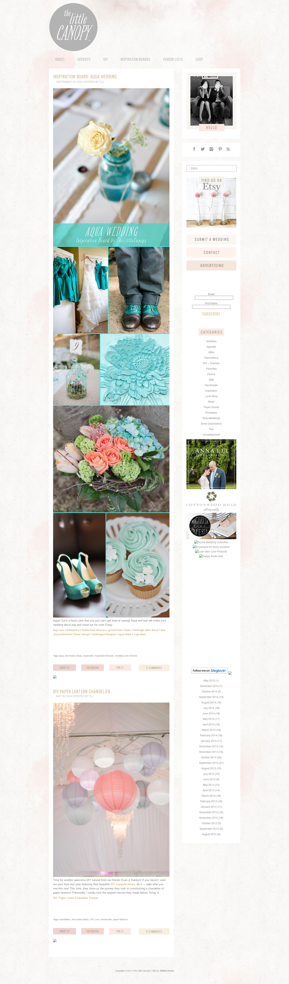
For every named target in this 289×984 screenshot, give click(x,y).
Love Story (211, 396)
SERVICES (84, 59)
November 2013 (208, 751)
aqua (61, 655)
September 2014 (208, 697)
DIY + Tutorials (211, 363)
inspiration (88, 655)
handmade (106, 919)
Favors (211, 374)
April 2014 (209, 724)
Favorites (211, 368)
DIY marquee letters (122, 884)
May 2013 (208, 784)
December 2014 (209, 686)
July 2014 (208, 708)
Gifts (211, 379)
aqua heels (124, 634)
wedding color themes (126, 655)
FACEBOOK (93, 667)
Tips (211, 429)
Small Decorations (211, 423)
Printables (211, 412)
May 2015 (209, 680)
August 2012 (209, 834)
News (211, 401)
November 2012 (208, 817)
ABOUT (60, 59)
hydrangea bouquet (104, 634)
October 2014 (209, 691)
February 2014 (208, 735)
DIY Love (95, 919)
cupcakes (140, 634)
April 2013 (209, 790)
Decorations (211, 357)
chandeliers (65, 919)
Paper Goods (211, 407)
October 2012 (209, 823)
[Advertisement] (212, 585)
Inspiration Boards (104, 655)
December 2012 (208, 812)
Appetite (211, 346)
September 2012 (209, 828)
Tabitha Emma (167, 970)
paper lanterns (120, 919)
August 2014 (208, 702)
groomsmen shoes (119, 630)
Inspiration (211, 390)
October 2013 (208, 757)
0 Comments (154, 668)
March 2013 (209, 795)
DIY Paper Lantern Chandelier (81, 691)
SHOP (199, 59)
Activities (211, 341)
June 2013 (209, 779)
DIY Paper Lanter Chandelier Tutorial (75, 898)
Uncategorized (211, 434)
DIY (105, 59)
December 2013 (208, 746)
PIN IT (120, 667)
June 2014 (208, 713)
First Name (211, 303)
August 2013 (208, 768)
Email (211, 294)
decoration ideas (73, 655)
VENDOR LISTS (173, 59)
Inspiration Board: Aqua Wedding (85, 76)
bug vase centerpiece (66, 630)
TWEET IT (64, 667)
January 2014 (209, 740)
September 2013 (208, 762)
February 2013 (208, 801)
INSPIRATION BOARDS (135, 59)
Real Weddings (211, 418)
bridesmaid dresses (94, 630)
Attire (211, 352)
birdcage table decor (145, 630)
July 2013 (208, 773)
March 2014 (209, 730)
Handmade (211, 385)
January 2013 (209, 806)
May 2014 (208, 719)
